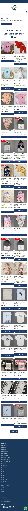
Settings (2, 491)
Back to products (6, 24)
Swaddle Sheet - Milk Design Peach (6, 131)
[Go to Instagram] (4, 507)
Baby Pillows (3, 463)
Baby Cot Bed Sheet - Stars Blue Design (7, 396)
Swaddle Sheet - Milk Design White (19, 229)
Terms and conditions (5, 499)
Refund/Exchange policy (6, 501)
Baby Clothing (4, 445)
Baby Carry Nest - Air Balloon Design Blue (6, 154)
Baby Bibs (3, 477)
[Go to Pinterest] (14, 507)
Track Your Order (4, 497)
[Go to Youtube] (10, 507)
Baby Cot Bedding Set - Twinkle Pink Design (19, 373)
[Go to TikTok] (12, 507)
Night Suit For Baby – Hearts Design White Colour (19, 278)
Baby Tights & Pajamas (5, 471)
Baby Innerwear (4, 473)
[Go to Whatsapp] (8, 507)
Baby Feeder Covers (5, 479)
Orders (2, 487)
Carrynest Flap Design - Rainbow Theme (20, 252)
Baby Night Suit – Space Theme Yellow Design (20, 179)
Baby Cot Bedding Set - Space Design (6, 373)
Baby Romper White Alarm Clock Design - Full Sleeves (7, 350)
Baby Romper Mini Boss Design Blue (6, 81)
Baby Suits (3, 469)
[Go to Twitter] (6, 507)
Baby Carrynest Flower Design (6, 229)
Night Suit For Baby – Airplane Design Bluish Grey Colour (19, 82)
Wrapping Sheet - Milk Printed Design (6, 325)
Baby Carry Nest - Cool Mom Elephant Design (6, 179)
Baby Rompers (4, 467)
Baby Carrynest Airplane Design (6, 204)
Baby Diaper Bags (4, 455)
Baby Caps (3, 475)
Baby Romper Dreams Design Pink (6, 55)
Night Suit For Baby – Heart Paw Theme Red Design (20, 55)
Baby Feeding (3, 447)
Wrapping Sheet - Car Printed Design (19, 302)
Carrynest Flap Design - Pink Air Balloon (6, 252)
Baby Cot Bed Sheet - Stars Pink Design (20, 396)
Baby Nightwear (4, 465)
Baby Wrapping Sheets (5, 461)
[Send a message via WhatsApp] (25, 508)
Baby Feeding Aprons (5, 459)
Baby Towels (3, 481)
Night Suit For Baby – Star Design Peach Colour (7, 107)
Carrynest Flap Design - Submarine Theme (20, 131)
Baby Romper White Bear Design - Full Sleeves (20, 349)
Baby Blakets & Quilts (5, 457)
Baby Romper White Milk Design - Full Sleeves (20, 325)
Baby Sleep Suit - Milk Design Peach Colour (6, 277)
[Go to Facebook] (2, 507)
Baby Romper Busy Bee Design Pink (20, 107)
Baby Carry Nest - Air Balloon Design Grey (19, 419)
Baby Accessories (4, 451)
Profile (2, 489)
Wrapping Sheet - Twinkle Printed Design (7, 419)
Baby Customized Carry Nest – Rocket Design (19, 154)
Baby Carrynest (4, 453)
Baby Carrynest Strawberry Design (20, 204)
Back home (16, 24)
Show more (14, 431)
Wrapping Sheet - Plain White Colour (6, 302)
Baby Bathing (3, 449)
